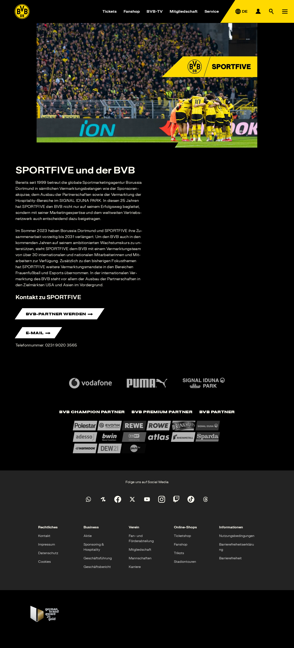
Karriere (135, 567)
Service (211, 11)
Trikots (179, 553)
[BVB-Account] (258, 11)
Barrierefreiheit (230, 558)
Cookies (44, 562)
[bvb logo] (22, 11)
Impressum (46, 544)
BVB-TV (155, 11)
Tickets (109, 11)
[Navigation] (285, 11)
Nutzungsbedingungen (236, 536)
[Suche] (271, 11)
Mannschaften (140, 558)
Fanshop (132, 11)
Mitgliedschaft (184, 11)
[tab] (92, 412)
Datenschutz (48, 553)
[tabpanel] (147, 437)
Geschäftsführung (98, 558)
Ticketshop (182, 536)
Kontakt (44, 536)
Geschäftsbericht (97, 567)
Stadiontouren (185, 562)
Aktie (88, 536)
